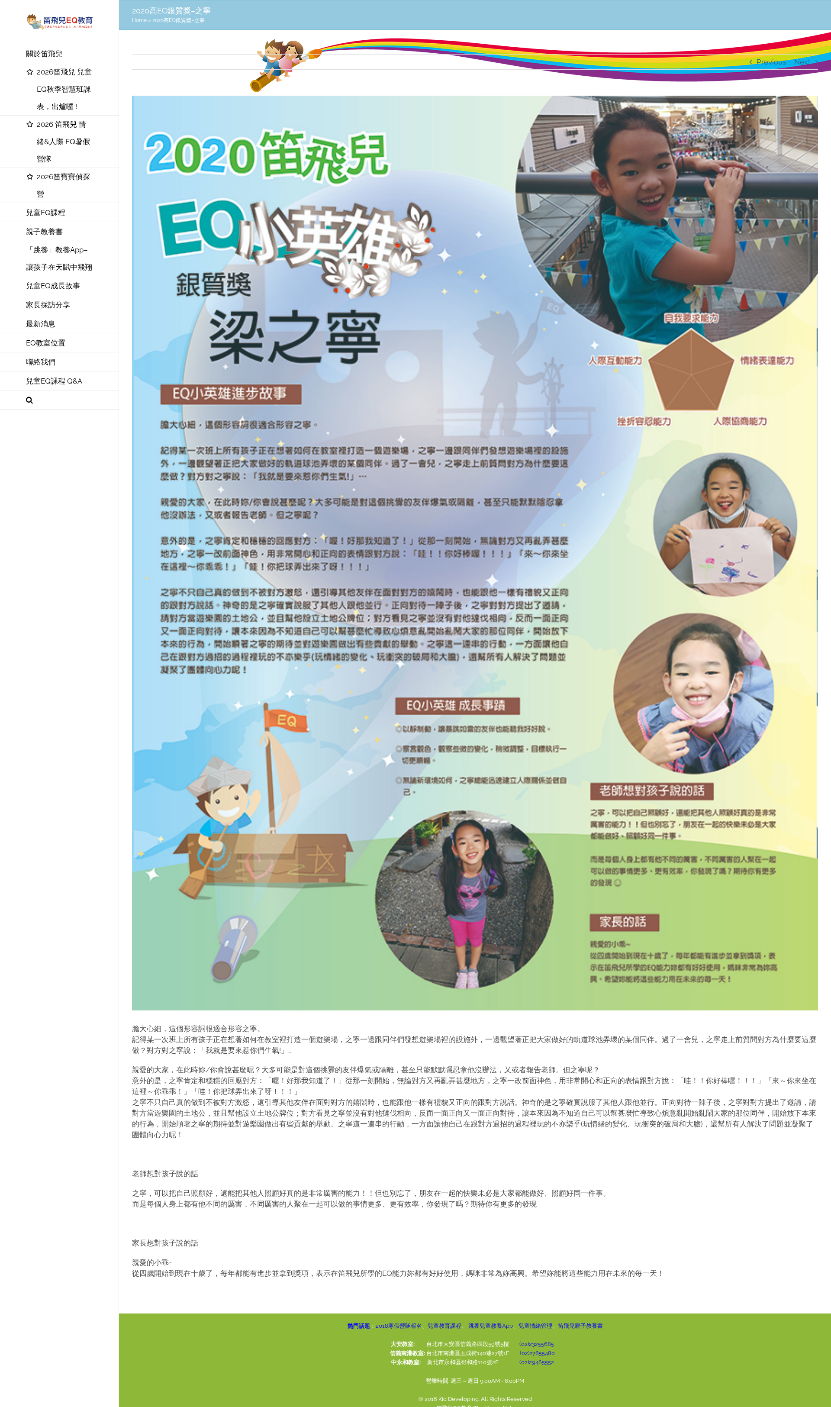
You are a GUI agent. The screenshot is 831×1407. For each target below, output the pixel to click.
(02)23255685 (536, 1344)
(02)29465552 (536, 1362)
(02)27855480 (537, 1353)
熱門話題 (359, 1326)
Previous (771, 62)
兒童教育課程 (444, 1326)
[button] (59, 400)
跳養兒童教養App (490, 1326)
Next (802, 62)
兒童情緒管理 (535, 1326)
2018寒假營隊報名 (399, 1326)
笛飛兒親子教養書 (580, 1326)
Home (139, 20)
